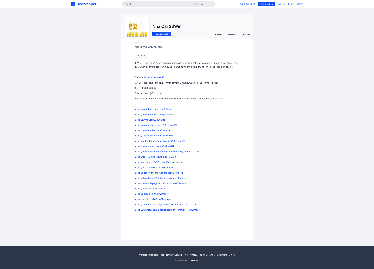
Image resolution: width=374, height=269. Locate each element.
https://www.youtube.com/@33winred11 (155, 114)
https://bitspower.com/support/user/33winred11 (159, 172)
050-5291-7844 (247, 4)
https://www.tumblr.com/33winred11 (153, 130)
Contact (246, 34)
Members (233, 34)
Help (162, 254)
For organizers (266, 4)
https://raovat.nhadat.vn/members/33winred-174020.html (165, 204)
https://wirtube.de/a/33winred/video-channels (159, 162)
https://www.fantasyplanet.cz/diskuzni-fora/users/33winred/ (166, 209)
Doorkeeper (193, 260)
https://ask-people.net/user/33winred (154, 167)
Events (219, 34)
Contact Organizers (148, 254)
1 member (140, 55)
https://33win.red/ (154, 77)
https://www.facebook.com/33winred (154, 109)
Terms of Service (174, 254)
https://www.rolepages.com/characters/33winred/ (161, 183)
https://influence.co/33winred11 (151, 188)
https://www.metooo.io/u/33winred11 (154, 146)
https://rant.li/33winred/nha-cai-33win (155, 156)
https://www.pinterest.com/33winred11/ (155, 125)
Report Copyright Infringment (213, 254)
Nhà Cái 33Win (167, 26)
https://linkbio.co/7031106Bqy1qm (152, 199)
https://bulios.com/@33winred (150, 193)
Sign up (281, 4)
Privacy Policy (190, 254)
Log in (291, 4)
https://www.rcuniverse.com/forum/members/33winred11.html (167, 151)
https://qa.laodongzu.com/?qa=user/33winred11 (159, 141)
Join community (162, 34)
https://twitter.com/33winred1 (150, 119)
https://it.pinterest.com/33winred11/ (153, 135)
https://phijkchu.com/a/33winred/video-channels (160, 178)
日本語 (300, 4)
